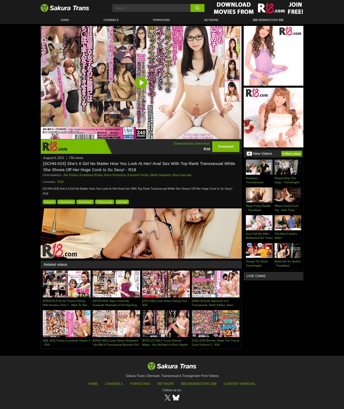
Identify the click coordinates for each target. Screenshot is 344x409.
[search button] (197, 8)
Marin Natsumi (160, 175)
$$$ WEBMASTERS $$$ (268, 20)
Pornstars (140, 383)
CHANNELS (111, 20)
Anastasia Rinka (91, 175)
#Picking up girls (104, 202)
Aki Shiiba (70, 175)
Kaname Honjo (138, 175)
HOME (65, 20)
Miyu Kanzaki (182, 175)
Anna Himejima (115, 175)
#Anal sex (49, 202)
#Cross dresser (66, 202)
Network (211, 20)
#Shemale (122, 202)
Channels (114, 383)
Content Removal (240, 383)
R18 (61, 181)
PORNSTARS (161, 20)
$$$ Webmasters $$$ (199, 383)
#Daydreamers (85, 202)
